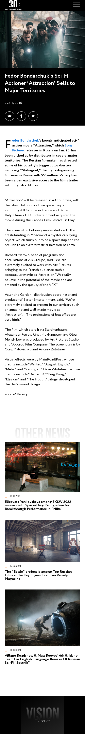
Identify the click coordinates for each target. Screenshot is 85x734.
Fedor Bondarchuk (25, 140)
